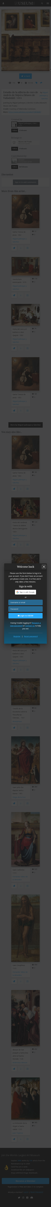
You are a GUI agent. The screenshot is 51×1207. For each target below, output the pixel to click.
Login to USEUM (26, 616)
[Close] (44, 566)
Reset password (31, 636)
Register (17, 636)
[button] (25, 592)
